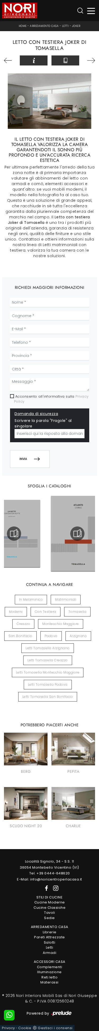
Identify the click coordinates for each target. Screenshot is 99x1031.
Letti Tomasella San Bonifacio (47, 696)
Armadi (49, 952)
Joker (76, 26)
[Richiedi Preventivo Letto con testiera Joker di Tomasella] (34, 60)
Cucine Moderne (49, 902)
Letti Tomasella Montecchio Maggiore (47, 672)
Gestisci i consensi (55, 1027)
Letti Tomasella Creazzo (47, 660)
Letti (65, 26)
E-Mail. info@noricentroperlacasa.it (49, 879)
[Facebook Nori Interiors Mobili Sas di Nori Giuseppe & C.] (45, 887)
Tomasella (77, 611)
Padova (51, 636)
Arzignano (78, 636)
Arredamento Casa (44, 26)
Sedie (49, 917)
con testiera (45, 611)
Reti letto (49, 977)
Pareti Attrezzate (49, 937)
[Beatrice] (89, 60)
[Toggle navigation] (91, 10)
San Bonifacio (20, 636)
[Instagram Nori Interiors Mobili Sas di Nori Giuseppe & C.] (54, 887)
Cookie (24, 1027)
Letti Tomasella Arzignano (48, 648)
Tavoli (49, 912)
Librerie (49, 932)
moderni (16, 611)
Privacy (8, 1027)
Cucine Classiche (49, 907)
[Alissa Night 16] (10, 60)
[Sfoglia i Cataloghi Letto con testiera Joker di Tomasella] (65, 60)
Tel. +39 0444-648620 (49, 873)
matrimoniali (65, 599)
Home (23, 26)
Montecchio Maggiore (60, 624)
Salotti (49, 942)
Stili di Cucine (49, 897)
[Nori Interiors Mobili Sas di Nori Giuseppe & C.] (19, 10)
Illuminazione (49, 971)
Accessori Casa (49, 961)
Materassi (49, 982)
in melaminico (31, 599)
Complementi (49, 966)
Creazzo (23, 624)
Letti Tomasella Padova (48, 684)
